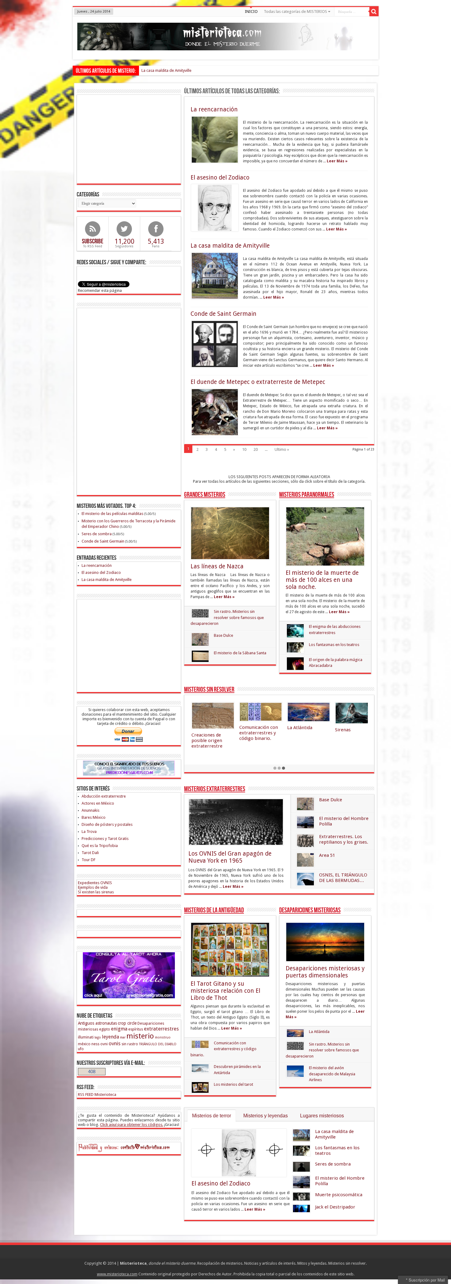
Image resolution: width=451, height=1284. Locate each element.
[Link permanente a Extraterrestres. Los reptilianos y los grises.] (305, 840)
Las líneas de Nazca (217, 566)
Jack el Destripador (335, 1207)
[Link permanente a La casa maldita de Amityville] (215, 276)
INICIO (251, 11)
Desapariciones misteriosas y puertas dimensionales (325, 972)
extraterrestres (161, 1029)
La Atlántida (319, 1031)
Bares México (94, 817)
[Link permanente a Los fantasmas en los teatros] (295, 647)
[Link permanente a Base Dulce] (200, 639)
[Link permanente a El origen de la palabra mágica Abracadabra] (295, 663)
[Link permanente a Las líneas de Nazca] (230, 533)
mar (122, 1037)
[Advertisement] (129, 139)
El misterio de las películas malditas (112, 513)
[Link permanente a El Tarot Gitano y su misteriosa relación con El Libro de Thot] (230, 950)
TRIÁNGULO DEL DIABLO (157, 1044)
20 (255, 449)
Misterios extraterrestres (214, 789)
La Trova (89, 831)
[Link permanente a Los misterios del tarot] (200, 1087)
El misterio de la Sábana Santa (240, 653)
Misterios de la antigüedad (214, 910)
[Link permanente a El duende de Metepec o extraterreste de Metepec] (215, 412)
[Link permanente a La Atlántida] (295, 1033)
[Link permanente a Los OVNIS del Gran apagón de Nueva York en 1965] (236, 822)
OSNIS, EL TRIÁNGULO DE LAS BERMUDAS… (343, 877)
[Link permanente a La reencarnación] (215, 140)
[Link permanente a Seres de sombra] (301, 1167)
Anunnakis (90, 810)
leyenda (110, 1037)
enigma (119, 1029)
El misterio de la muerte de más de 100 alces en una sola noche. (322, 579)
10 (244, 449)
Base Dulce (223, 635)
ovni (104, 1044)
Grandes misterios (204, 495)
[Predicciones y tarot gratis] (129, 997)
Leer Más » (337, 161)
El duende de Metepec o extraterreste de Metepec (258, 381)
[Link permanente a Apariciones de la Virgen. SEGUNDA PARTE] (356, 715)
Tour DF (88, 859)
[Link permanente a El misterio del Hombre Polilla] (305, 822)
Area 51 (327, 855)
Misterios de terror (211, 1115)
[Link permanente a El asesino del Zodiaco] (215, 208)
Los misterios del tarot (233, 1084)
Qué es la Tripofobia (100, 845)
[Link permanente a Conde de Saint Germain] (215, 344)
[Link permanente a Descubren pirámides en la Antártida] (200, 1068)
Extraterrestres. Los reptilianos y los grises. (343, 839)
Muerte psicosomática (338, 1194)
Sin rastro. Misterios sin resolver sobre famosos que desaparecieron (227, 617)
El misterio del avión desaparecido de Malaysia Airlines (332, 1073)
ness (95, 1044)
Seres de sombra (333, 1164)
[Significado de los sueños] (129, 774)
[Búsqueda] (374, 11)
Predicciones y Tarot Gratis (105, 838)
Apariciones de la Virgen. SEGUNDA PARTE (354, 739)
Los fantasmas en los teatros (334, 644)
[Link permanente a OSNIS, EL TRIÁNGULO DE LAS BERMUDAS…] (305, 879)
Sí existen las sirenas (96, 892)
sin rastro (129, 1044)
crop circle (127, 1023)
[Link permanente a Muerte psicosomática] (301, 1197)
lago (97, 1037)
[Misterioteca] (215, 45)
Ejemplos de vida (93, 887)
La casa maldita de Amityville (166, 70)
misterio (140, 1036)
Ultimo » (282, 449)
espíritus (135, 1029)
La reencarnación (214, 109)
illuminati (86, 1037)
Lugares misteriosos (322, 1115)
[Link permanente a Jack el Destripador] (301, 1208)
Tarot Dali (90, 852)
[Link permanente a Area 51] (305, 859)
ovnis (115, 1043)
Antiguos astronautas (97, 1023)
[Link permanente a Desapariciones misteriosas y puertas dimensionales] (325, 942)
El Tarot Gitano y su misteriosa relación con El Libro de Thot (225, 990)
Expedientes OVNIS (95, 882)
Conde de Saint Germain (223, 313)
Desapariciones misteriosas (310, 910)
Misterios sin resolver (209, 690)
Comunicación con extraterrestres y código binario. (223, 1049)
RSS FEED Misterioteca (97, 1094)
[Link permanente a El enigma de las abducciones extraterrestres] (295, 630)
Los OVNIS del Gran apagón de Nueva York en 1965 (230, 857)
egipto (104, 1029)
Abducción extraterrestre (104, 796)
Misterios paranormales (306, 495)
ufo (81, 1048)
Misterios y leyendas (265, 1115)
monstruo (163, 1037)
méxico (84, 1044)
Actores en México (98, 803)
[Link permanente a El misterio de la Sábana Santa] (200, 656)
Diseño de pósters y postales (107, 824)
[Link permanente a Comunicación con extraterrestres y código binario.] (200, 1044)
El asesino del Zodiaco (220, 177)
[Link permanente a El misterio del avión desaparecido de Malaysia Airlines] (295, 1071)
